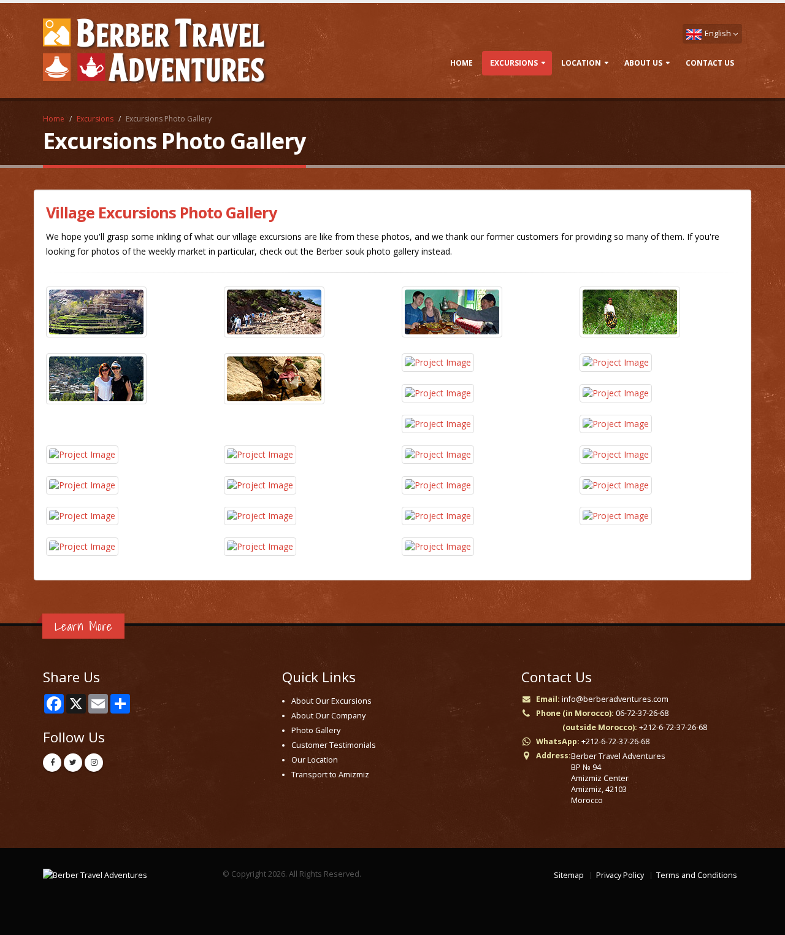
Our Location (314, 760)
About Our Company (328, 715)
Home (461, 63)
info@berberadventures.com (615, 699)
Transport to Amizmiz (330, 774)
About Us (643, 63)
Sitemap (569, 875)
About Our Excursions (331, 701)
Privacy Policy (620, 875)
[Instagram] (94, 762)
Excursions (514, 63)
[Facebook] (52, 762)
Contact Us (710, 63)
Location (581, 63)
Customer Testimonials (333, 745)
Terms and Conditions (696, 875)
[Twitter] (73, 762)
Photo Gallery (315, 730)
